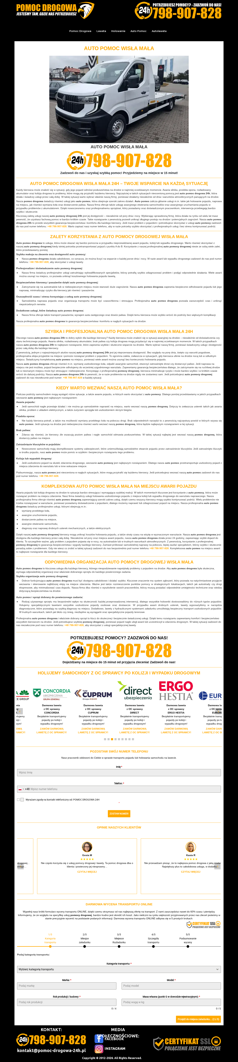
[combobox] (23, 789)
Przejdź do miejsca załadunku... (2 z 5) (198, 1019)
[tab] (50, 940)
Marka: (66, 980)
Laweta (101, 31)
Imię (119, 766)
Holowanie (118, 31)
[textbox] (115, 969)
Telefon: (119, 783)
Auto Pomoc (138, 31)
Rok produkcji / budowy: (66, 996)
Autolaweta (159, 31)
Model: (171, 980)
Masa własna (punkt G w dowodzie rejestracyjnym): (171, 996)
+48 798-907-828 (57, 226)
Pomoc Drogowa (80, 31)
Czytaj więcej (67, 871)
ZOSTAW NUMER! (119, 813)
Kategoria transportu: (119, 963)
